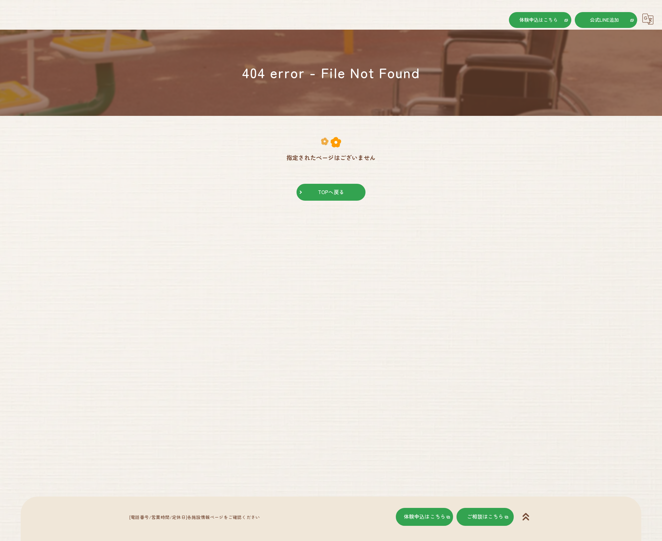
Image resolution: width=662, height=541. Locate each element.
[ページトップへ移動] (526, 517)
